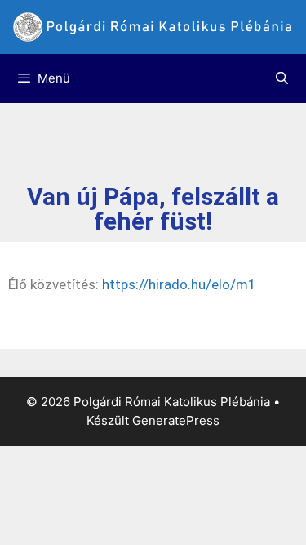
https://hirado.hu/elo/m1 (179, 284)
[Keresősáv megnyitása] (282, 78)
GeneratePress (176, 420)
